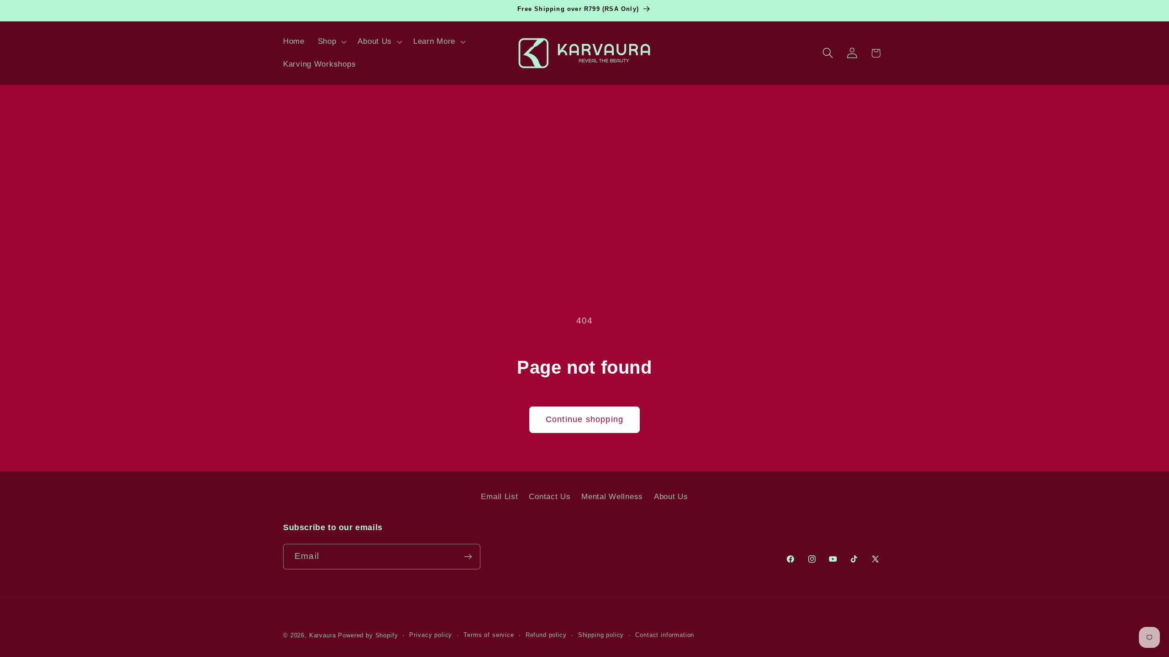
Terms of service (488, 634)
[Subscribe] (468, 556)
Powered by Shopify (368, 635)
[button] (331, 42)
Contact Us (549, 496)
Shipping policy (601, 634)
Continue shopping (584, 419)
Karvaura (322, 635)
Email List (499, 496)
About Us (671, 496)
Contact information (664, 634)
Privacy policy (430, 634)
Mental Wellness (612, 496)
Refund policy (546, 634)
